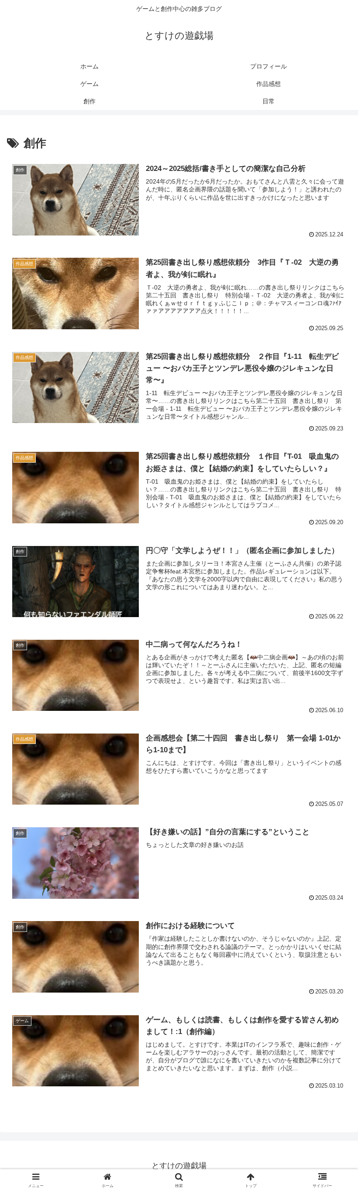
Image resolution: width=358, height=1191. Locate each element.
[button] (331, 1121)
